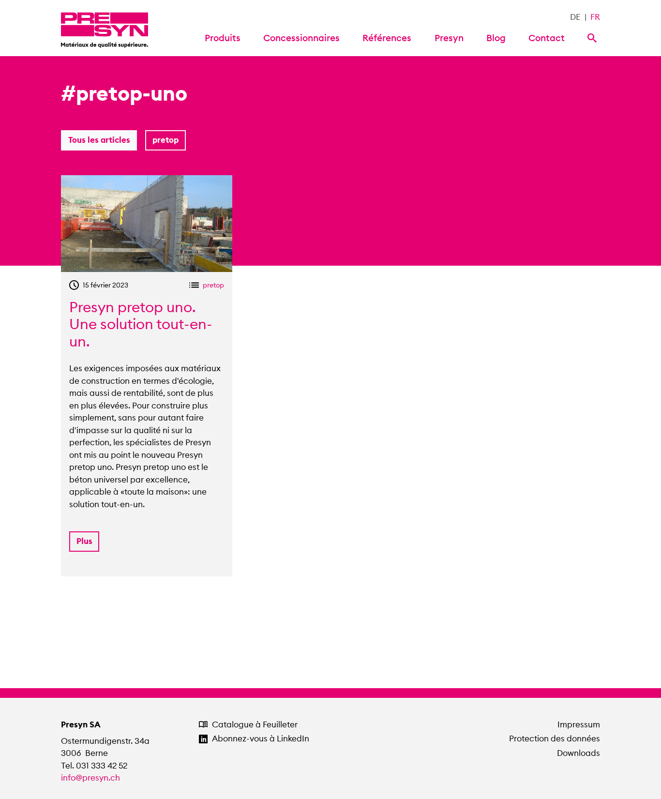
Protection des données (554, 738)
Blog (496, 38)
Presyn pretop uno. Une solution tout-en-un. (140, 324)
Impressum (578, 724)
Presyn (449, 38)
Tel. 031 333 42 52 (94, 765)
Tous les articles (99, 140)
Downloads (578, 753)
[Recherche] (593, 37)
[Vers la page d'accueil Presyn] (104, 28)
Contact (546, 38)
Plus (84, 541)
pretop (165, 140)
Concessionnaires (301, 38)
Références (386, 38)
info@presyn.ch (90, 777)
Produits (222, 38)
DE (575, 17)
